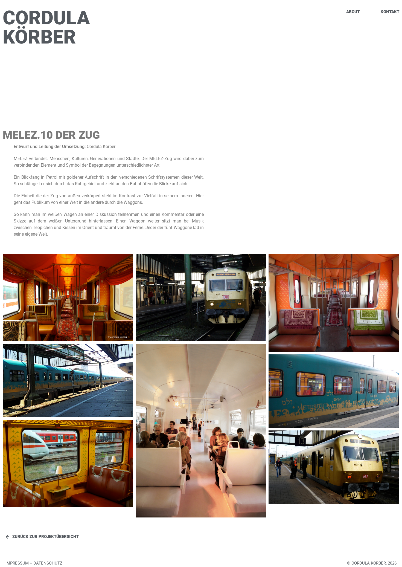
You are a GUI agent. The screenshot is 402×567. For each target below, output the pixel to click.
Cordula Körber (46, 27)
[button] (372, 563)
